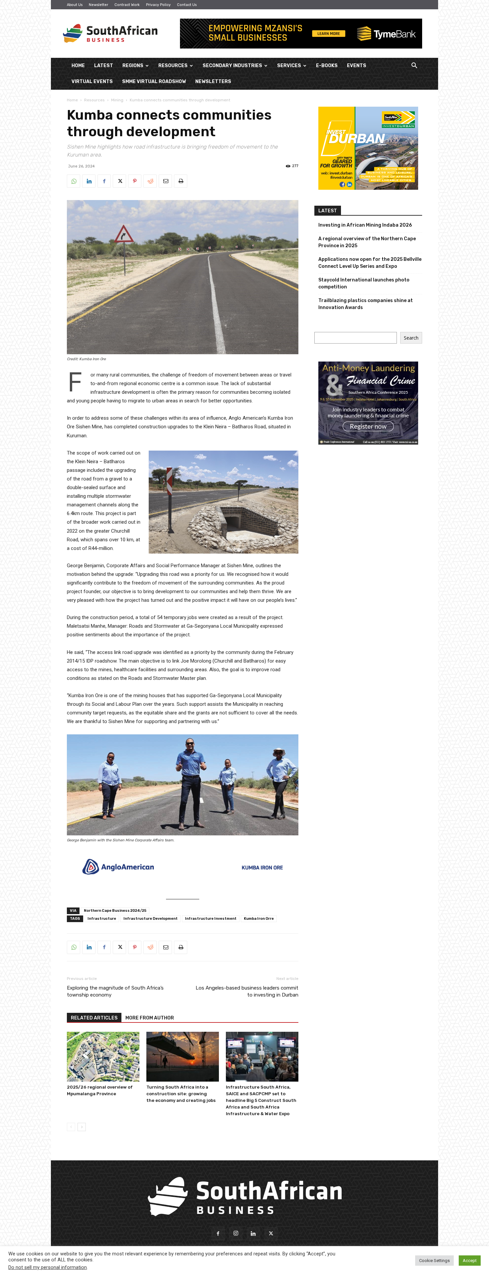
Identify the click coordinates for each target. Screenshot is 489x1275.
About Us (74, 5)
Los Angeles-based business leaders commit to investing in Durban (247, 991)
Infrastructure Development (150, 918)
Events (356, 65)
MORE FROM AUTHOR (149, 1018)
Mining (117, 100)
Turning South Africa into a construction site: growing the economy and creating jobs (181, 1094)
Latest (103, 65)
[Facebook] (104, 181)
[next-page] (82, 1127)
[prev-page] (71, 1127)
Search (411, 338)
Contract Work (127, 5)
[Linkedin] (88, 181)
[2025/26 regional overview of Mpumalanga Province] (103, 1057)
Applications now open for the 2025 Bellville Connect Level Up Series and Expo (369, 263)
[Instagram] (236, 1233)
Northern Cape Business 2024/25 (115, 910)
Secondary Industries (232, 65)
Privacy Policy (158, 5)
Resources (173, 65)
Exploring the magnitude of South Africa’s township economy (115, 991)
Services (289, 65)
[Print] (180, 181)
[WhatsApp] (73, 181)
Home (78, 65)
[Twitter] (119, 181)
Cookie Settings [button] (434, 1260)
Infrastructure (101, 918)
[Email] (165, 181)
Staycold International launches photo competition (363, 283)
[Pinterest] (134, 181)
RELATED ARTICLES (94, 1018)
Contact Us (187, 5)
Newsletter (98, 5)
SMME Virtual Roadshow (154, 81)
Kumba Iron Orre (259, 918)
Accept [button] (470, 1260)
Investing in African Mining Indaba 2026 (365, 225)
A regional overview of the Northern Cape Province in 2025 (367, 242)
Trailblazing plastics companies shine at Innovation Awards (365, 304)
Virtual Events (92, 81)
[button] (414, 66)
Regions (132, 65)
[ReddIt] (150, 181)
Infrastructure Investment (211, 918)
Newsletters (213, 81)
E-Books (327, 65)
